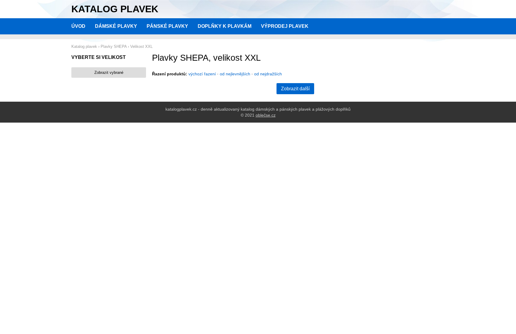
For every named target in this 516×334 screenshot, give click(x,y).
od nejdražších (268, 73)
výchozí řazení (202, 73)
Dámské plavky (116, 26)
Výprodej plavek (284, 26)
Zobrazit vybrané (108, 72)
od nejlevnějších (235, 73)
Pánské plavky (167, 26)
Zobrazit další (295, 88)
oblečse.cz (266, 115)
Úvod (78, 26)
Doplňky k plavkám (224, 26)
